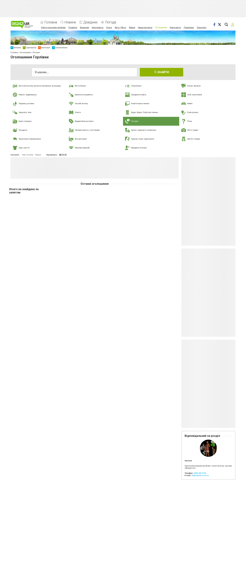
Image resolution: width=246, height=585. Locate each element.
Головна (50, 22)
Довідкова (189, 27)
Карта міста (175, 27)
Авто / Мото (120, 27)
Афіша (132, 27)
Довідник (90, 22)
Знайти (163, 72)
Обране (38, 155)
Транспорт (201, 27)
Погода (110, 22)
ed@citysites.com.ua (200, 475)
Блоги (109, 27)
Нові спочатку (27, 155)
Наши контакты (145, 27)
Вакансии (84, 27)
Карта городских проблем (53, 27)
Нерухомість (97, 27)
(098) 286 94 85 (200, 473)
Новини (70, 22)
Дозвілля (72, 27)
